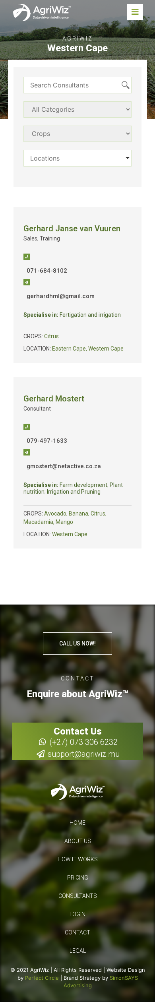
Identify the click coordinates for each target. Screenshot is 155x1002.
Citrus (51, 336)
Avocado (55, 513)
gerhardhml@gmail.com (61, 296)
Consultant (37, 408)
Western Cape (106, 348)
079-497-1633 (47, 440)
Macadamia (38, 522)
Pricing (77, 877)
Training (50, 238)
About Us (77, 841)
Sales (30, 238)
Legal (78, 951)
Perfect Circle (42, 978)
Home (77, 823)
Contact (77, 932)
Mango (64, 522)
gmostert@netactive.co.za (64, 466)
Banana (78, 513)
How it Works (78, 859)
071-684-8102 (47, 270)
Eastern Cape (69, 348)
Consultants (77, 896)
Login (77, 914)
